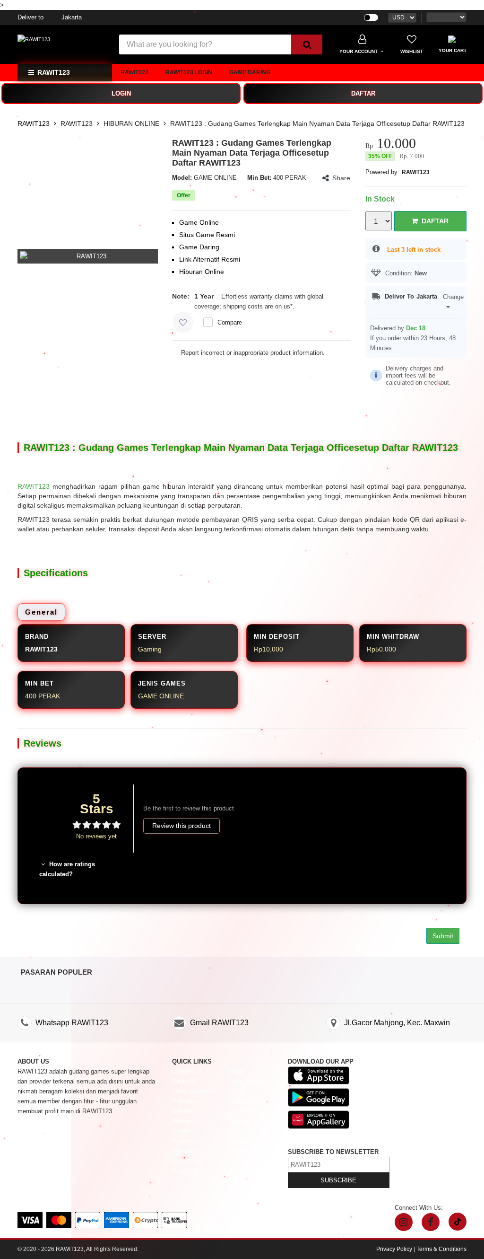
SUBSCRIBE (338, 1180)
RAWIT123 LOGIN (188, 72)
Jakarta (49, 17)
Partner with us (250, 1170)
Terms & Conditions (441, 1249)
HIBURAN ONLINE (131, 123)
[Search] (306, 44)
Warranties (186, 1121)
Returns (182, 1111)
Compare (229, 322)
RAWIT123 (134, 72)
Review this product (181, 825)
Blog (236, 1071)
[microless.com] (62, 40)
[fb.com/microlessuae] (431, 1222)
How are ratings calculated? (67, 869)
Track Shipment (194, 1091)
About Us (185, 1081)
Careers (182, 1131)
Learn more (311, 306)
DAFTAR (363, 93)
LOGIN (121, 93)
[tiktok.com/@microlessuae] (458, 1222)
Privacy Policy (249, 1121)
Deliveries (185, 1101)
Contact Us (187, 1071)
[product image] (88, 256)
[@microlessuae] (404, 1222)
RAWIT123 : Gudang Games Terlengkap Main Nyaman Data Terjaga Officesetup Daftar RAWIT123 (317, 123)
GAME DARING (249, 72)
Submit (442, 936)
